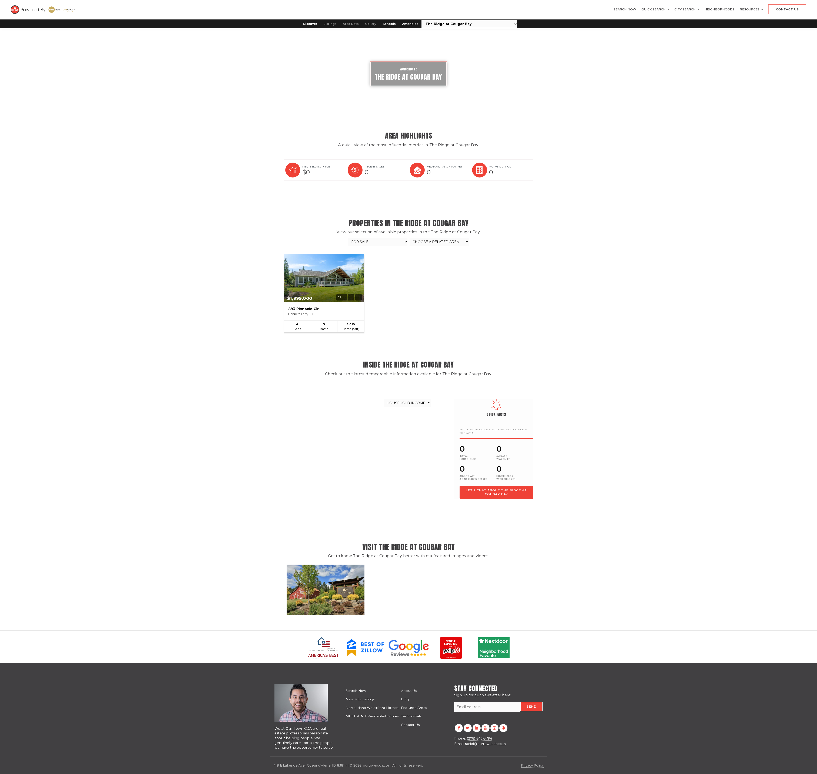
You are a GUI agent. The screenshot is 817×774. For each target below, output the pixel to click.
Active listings (500, 166)
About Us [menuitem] (409, 691)
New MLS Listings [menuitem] (360, 699)
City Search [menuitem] (685, 9)
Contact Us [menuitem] (787, 9)
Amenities (410, 24)
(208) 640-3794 (479, 738)
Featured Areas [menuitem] (414, 708)
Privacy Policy (532, 765)
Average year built (503, 458)
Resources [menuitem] (750, 9)
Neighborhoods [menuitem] (719, 9)
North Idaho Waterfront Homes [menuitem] (372, 708)
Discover (310, 24)
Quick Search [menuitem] (654, 9)
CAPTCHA (464, 716)
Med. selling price (316, 166)
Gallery (370, 24)
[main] (408, 315)
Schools (389, 24)
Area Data (351, 24)
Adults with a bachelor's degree (473, 478)
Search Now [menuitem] (625, 9)
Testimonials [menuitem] (411, 716)
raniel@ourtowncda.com (485, 744)
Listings (330, 24)
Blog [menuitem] (405, 699)
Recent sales (374, 166)
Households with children (506, 478)
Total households (468, 458)
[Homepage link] (43, 9)
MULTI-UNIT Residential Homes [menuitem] (372, 716)
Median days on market (444, 166)
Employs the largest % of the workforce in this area (493, 431)
